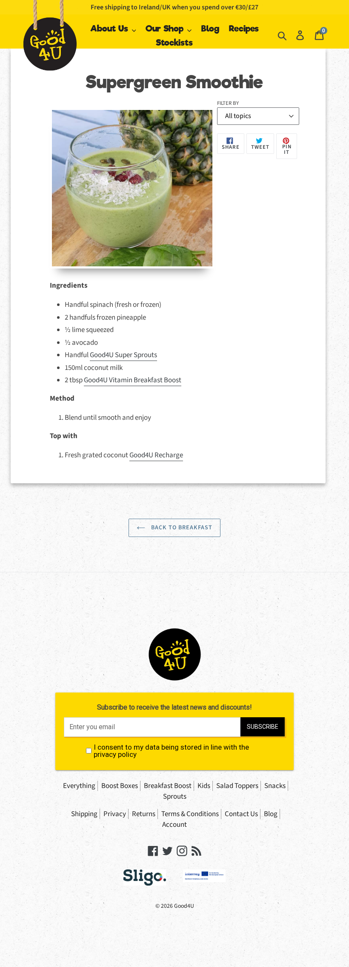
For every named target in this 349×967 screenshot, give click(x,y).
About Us (110, 28)
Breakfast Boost (168, 786)
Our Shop (166, 28)
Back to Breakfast (180, 527)
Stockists (174, 43)
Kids (203, 786)
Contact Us (241, 814)
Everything (79, 786)
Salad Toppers (237, 786)
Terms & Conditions (190, 814)
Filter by (228, 103)
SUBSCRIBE (262, 726)
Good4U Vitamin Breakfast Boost (132, 380)
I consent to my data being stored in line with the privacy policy (171, 751)
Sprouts (174, 796)
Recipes (244, 28)
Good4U (184, 906)
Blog (210, 28)
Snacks (275, 786)
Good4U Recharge (156, 455)
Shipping (84, 814)
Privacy (114, 814)
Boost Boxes (119, 786)
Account (174, 825)
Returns (143, 814)
